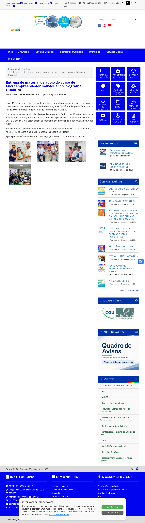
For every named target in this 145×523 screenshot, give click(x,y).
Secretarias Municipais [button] (71, 52)
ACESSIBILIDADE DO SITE (118, 121)
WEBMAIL (103, 120)
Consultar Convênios (110, 452)
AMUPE (104, 397)
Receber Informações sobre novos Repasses (116, 459)
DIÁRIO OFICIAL (118, 106)
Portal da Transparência (108, 486)
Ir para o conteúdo (14, 3)
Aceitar (114, 507)
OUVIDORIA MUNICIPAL (133, 76)
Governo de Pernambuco (112, 403)
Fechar (114, 512)
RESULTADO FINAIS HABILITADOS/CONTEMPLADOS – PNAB (123, 269)
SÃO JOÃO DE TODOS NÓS (121, 246)
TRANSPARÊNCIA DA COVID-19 (118, 76)
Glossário (72, 3)
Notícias (26, 69)
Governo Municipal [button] (45, 52)
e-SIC (103, 90)
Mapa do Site (95, 3)
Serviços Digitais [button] (114, 52)
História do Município (61, 486)
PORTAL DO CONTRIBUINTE (133, 107)
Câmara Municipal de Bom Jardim (116, 386)
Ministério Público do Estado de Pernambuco (114, 418)
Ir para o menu (30, 3)
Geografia (56, 493)
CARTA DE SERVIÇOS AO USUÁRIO (118, 92)
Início (10, 52)
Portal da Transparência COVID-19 (113, 489)
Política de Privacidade (59, 514)
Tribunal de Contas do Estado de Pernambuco (115, 410)
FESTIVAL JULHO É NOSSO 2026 (123, 256)
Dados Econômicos (60, 496)
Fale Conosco (15, 58)
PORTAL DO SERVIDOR (133, 91)
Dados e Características (62, 489)
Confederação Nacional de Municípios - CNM (118, 433)
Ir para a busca (45, 3)
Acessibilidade (112, 3)
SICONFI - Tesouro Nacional (113, 446)
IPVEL (104, 391)
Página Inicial (14, 69)
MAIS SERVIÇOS (133, 121)
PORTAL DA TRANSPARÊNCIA (103, 76)
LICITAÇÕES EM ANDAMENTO (103, 107)
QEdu (103, 440)
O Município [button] (23, 52)
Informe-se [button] (94, 52)
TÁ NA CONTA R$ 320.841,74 (122, 201)
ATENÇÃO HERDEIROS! (119, 281)
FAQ (83, 3)
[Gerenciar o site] (137, 469)
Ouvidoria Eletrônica (106, 493)
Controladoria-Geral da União (114, 426)
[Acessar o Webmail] (133, 469)
